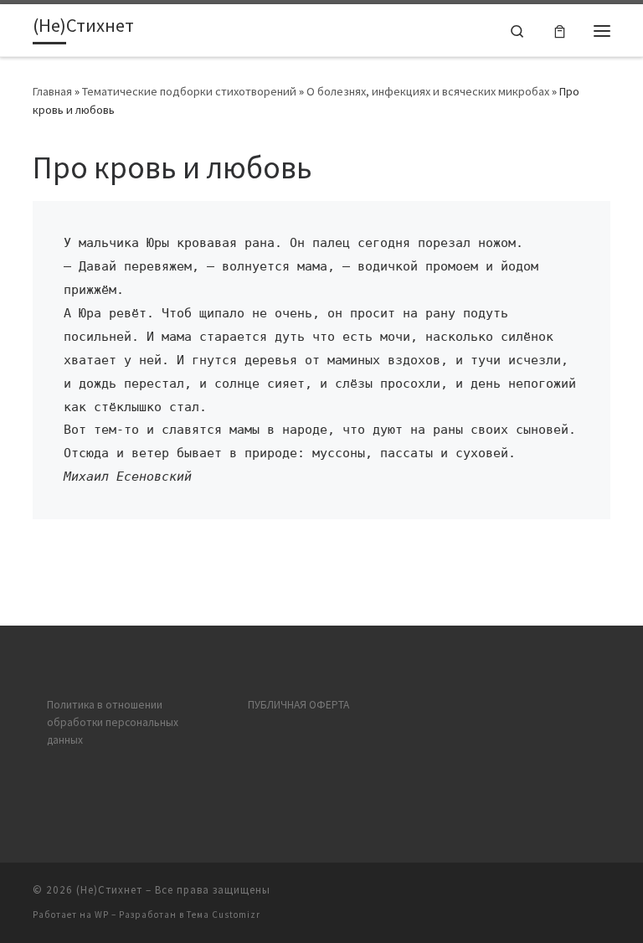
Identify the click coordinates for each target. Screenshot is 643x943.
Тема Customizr (223, 914)
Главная (52, 91)
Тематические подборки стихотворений (189, 91)
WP (102, 914)
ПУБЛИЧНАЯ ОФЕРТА (298, 705)
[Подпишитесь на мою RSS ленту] (605, 894)
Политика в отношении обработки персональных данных (112, 722)
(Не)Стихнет (109, 890)
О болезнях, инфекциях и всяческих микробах (427, 91)
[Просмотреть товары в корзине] (559, 30)
